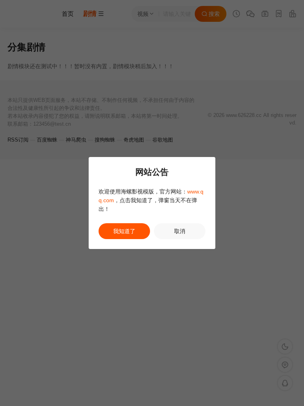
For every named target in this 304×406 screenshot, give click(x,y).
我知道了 (124, 231)
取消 (179, 231)
